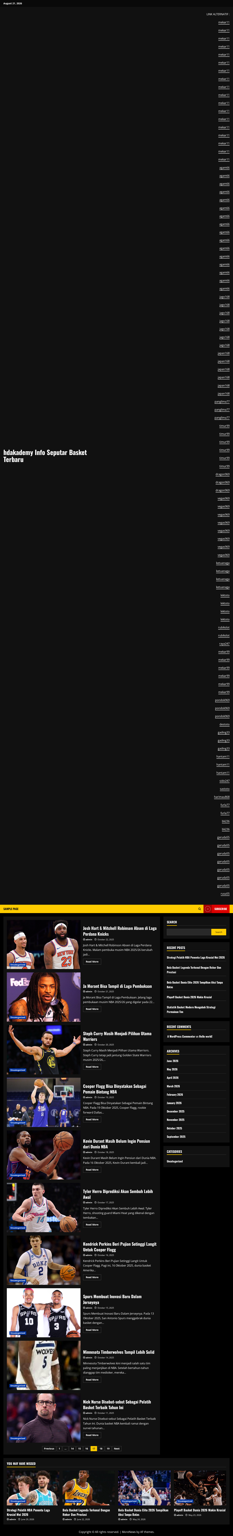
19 (108, 1448)
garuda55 (223, 837)
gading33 (224, 732)
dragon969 (223, 474)
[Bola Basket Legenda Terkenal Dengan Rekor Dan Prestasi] (89, 1488)
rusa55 (225, 893)
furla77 (225, 805)
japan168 (224, 353)
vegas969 (224, 498)
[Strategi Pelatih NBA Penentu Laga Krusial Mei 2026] (33, 1488)
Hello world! (205, 1036)
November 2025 (175, 1120)
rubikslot (224, 627)
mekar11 (224, 22)
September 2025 (176, 1137)
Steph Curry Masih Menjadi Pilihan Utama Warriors (44, 1049)
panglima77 (222, 401)
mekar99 (224, 652)
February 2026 (175, 1094)
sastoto (225, 789)
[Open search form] (199, 909)
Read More (93, 962)
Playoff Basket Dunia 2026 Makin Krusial (189, 997)
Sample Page (10, 909)
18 (101, 1448)
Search (172, 922)
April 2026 (173, 1078)
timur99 (224, 426)
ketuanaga (223, 563)
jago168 (225, 297)
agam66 (224, 167)
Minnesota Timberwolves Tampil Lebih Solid (44, 1365)
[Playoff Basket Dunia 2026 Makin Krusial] (200, 1488)
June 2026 (172, 1061)
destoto (225, 724)
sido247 (225, 781)
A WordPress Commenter (181, 1036)
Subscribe (220, 909)
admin (89, 939)
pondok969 (222, 700)
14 (72, 1448)
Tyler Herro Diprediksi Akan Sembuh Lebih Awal (44, 1207)
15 (79, 1448)
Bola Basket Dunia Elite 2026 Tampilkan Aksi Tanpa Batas (143, 1512)
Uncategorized (17, 964)
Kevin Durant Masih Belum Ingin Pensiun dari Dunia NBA (44, 1155)
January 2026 (174, 1103)
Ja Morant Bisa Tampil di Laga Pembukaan (44, 997)
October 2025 (174, 1128)
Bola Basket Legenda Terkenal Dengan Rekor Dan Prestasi (86, 1512)
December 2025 (175, 1111)
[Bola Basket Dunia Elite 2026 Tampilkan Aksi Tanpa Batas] (144, 1488)
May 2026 (172, 1069)
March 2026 (173, 1086)
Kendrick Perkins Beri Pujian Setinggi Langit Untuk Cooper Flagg (44, 1260)
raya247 (224, 643)
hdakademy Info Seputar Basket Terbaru (45, 455)
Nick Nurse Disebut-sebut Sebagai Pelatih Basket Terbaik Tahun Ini (44, 1418)
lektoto (225, 595)
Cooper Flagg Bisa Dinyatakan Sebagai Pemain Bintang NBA (44, 1102)
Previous (49, 1448)
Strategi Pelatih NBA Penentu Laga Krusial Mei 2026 (196, 957)
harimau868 (222, 797)
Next (117, 1448)
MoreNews (129, 1532)
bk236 (226, 821)
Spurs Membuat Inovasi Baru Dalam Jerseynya (44, 1312)
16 (86, 1448)
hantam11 (223, 756)
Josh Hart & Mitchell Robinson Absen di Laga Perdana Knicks (44, 944)
